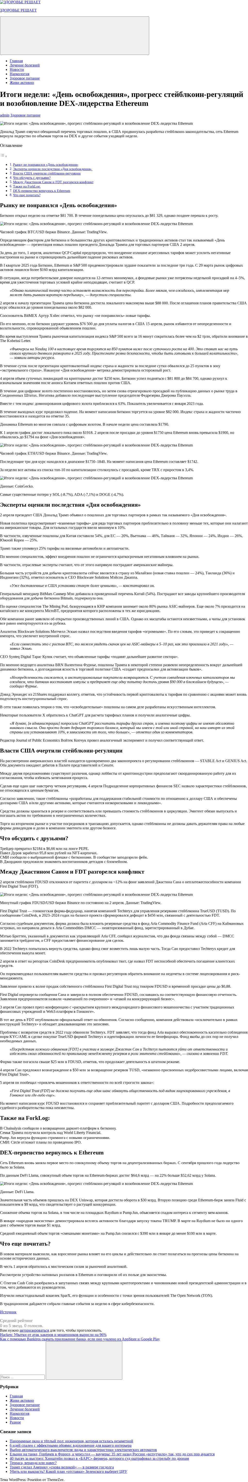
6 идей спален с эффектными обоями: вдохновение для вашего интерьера (71, 1445)
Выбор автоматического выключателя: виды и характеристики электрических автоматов (83, 1450)
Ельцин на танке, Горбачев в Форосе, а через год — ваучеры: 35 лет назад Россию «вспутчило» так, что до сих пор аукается (112, 1454)
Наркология (19, 74)
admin (4, 115)
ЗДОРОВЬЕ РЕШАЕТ (18, 10)
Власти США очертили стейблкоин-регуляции (47, 173)
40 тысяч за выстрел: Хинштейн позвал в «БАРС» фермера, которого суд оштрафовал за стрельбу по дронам (99, 1458)
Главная (16, 61)
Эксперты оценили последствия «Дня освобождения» (53, 169)
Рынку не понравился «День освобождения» (45, 165)
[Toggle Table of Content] (3, 156)
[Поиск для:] (23, 1377)
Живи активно (22, 82)
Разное (15, 1422)
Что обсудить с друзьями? (32, 178)
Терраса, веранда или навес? (33, 1463)
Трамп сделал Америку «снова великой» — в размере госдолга (62, 1467)
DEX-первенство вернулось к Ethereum (41, 191)
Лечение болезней (25, 65)
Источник (8, 1312)
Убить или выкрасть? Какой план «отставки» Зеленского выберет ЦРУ (68, 1471)
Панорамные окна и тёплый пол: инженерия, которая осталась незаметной (71, 1441)
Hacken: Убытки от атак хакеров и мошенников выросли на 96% (53, 1335)
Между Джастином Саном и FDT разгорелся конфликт (53, 182)
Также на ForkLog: (27, 186)
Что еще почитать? (26, 195)
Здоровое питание (25, 78)
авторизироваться (34, 1330)
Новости (17, 69)
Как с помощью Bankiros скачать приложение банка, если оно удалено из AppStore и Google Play (80, 1339)
